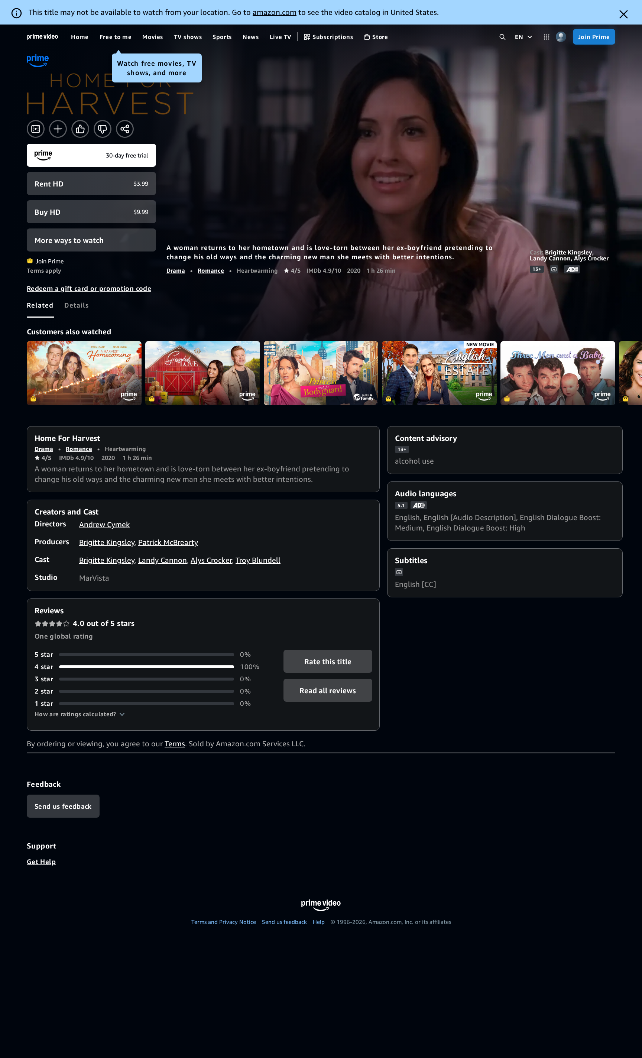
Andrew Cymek (104, 524)
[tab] (40, 305)
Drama (175, 270)
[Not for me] (102, 129)
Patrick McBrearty (168, 542)
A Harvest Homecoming (84, 373)
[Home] (42, 37)
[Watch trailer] (36, 129)
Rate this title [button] (327, 661)
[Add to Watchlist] (58, 129)
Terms (175, 743)
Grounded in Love (202, 373)
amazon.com (274, 12)
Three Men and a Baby (557, 373)
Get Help (41, 861)
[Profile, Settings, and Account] (561, 37)
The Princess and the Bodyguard (321, 373)
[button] (80, 714)
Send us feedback (284, 921)
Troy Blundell (258, 560)
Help (319, 921)
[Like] (80, 129)
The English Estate (439, 373)
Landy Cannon (550, 258)
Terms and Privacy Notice (223, 921)
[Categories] (546, 37)
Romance (211, 270)
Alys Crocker (591, 258)
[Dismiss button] (623, 14)
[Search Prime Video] (502, 37)
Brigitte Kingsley (568, 252)
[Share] (125, 129)
